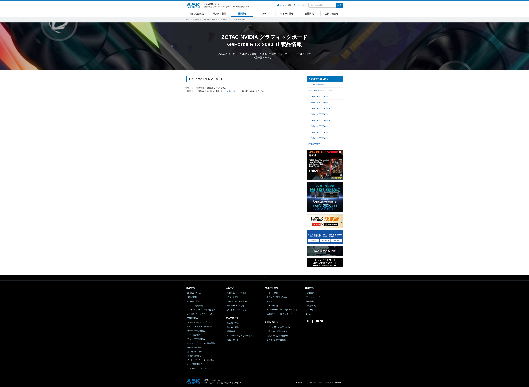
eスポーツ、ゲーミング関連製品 (201, 310)
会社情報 (309, 13)
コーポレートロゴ (314, 310)
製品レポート (233, 340)
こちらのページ (232, 91)
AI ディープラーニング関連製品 (201, 343)
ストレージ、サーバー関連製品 (200, 360)
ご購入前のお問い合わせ (277, 331)
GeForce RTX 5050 (319, 132)
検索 (339, 5)
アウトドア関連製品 (196, 339)
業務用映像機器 (194, 356)
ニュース (264, 13)
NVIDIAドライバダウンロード (279, 314)
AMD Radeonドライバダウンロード (282, 310)
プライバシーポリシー (313, 382)
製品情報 (242, 13)
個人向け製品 (197, 13)
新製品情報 (192, 297)
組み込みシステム (195, 351)
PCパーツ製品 (193, 301)
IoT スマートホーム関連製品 (199, 326)
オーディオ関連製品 (196, 331)
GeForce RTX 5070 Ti (320, 108)
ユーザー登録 (272, 305)
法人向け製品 (219, 13)
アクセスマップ (313, 297)
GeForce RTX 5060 (319, 126)
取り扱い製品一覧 (316, 84)
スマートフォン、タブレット (199, 322)
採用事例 (231, 331)
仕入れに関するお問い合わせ (279, 327)
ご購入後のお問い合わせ (277, 336)
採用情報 (310, 301)
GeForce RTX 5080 (319, 102)
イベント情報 (233, 297)
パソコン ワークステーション (200, 314)
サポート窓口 (301, 5)
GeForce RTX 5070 (319, 114)
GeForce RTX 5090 (319, 96)
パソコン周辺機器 (195, 305)
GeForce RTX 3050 (319, 138)
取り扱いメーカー (195, 293)
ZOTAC (204, 20)
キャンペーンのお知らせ (237, 301)
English (309, 314)
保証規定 (270, 301)
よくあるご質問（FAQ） (277, 297)
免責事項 (299, 382)
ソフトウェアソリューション (199, 368)
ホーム (188, 20)
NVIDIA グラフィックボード (218, 20)
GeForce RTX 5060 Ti (320, 120)
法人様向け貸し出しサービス (239, 336)
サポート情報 (286, 13)
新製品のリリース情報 (236, 293)
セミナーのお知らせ (235, 305)
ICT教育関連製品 (194, 364)
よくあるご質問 (286, 5)
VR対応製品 (192, 318)
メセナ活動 (311, 305)
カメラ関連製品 (194, 335)
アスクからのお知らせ (236, 310)
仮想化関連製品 (194, 347)
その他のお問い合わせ (276, 340)
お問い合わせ (331, 13)
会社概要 (310, 293)
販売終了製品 (314, 144)
